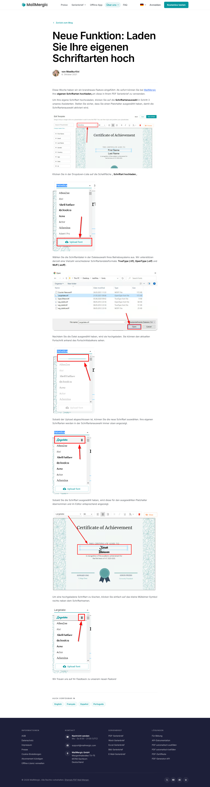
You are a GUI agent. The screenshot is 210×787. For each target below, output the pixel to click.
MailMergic (150, 89)
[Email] (179, 779)
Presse (25, 749)
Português (98, 704)
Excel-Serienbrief (116, 745)
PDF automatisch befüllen (164, 749)
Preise (64, 4)
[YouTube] (173, 779)
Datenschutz (27, 740)
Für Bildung (157, 736)
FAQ (125, 4)
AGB (24, 736)
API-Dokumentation (161, 740)
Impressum (27, 745)
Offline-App (96, 4)
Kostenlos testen (176, 4)
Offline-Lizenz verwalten (33, 763)
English (58, 704)
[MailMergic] (35, 4)
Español (84, 704)
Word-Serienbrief (116, 740)
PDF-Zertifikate (159, 754)
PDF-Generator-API (161, 758)
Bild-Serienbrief (115, 749)
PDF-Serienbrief (115, 736)
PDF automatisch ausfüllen (164, 745)
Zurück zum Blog (64, 22)
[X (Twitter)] (167, 779)
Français (71, 704)
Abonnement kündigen (32, 758)
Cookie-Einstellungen (31, 754)
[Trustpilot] (185, 779)
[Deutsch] (143, 5)
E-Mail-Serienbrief (116, 754)
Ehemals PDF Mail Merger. (77, 780)
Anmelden (155, 4)
